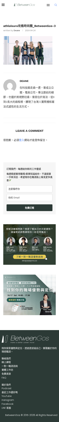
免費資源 (6, 373)
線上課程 (6, 362)
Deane (17, 30)
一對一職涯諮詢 (10, 366)
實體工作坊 (7, 369)
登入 (21, 140)
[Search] (55, 5)
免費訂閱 (29, 207)
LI (6, 408)
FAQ (4, 377)
